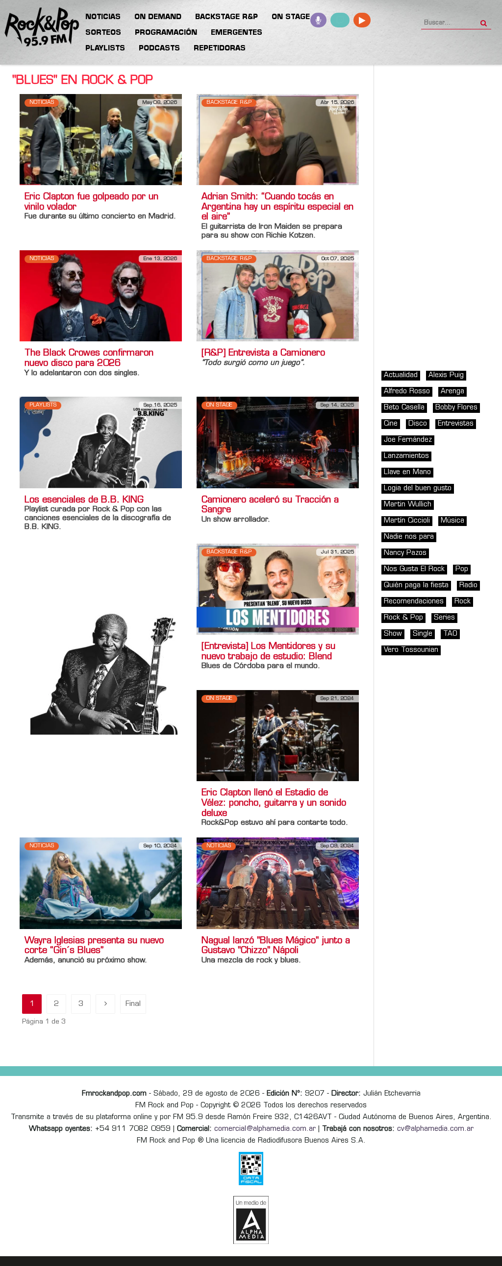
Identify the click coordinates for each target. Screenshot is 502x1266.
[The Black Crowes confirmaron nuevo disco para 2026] (101, 296)
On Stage (219, 405)
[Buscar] (483, 20)
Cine (391, 424)
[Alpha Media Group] (251, 1220)
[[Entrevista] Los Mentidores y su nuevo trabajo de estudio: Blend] (278, 589)
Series (444, 617)
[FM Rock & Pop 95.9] (39, 27)
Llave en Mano (407, 472)
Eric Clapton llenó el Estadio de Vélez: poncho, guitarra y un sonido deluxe (273, 803)
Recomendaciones (414, 601)
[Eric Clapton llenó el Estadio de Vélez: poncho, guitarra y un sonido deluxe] (278, 735)
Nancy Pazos (405, 553)
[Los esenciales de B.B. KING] (101, 442)
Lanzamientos (406, 456)
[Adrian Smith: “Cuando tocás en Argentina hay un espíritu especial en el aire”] (278, 139)
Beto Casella (404, 407)
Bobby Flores (456, 407)
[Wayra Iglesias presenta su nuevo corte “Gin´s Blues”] (101, 883)
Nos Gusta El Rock (414, 569)
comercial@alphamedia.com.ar (265, 1129)
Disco (417, 424)
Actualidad (401, 375)
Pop (461, 569)
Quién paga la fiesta (416, 585)
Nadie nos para (409, 537)
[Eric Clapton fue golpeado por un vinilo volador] (101, 139)
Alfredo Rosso (407, 391)
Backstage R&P (228, 102)
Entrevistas (456, 424)
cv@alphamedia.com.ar (435, 1129)
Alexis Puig (446, 375)
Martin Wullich (407, 504)
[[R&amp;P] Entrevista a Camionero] (278, 296)
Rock (462, 601)
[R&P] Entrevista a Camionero (263, 353)
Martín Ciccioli (407, 521)
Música (452, 521)
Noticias (41, 102)
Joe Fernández (408, 440)
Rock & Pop (403, 617)
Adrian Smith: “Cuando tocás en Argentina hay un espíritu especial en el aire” (277, 207)
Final (133, 1004)
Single (422, 634)
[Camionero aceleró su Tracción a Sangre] (278, 442)
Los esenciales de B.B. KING (84, 500)
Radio (468, 585)
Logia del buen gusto (418, 488)
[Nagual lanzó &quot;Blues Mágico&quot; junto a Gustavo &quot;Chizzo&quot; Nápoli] (278, 883)
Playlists (42, 405)
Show (393, 634)
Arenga (452, 391)
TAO (450, 634)
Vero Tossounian (411, 650)
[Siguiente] (105, 1004)
